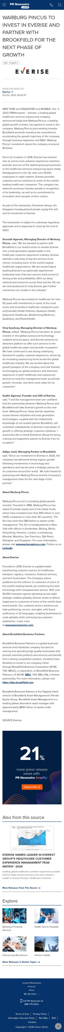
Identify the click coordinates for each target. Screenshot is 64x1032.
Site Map (43, 1018)
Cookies (32, 1022)
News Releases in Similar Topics (19, 962)
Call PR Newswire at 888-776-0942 (32, 1002)
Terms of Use (22, 1014)
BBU (28, 674)
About (31, 990)
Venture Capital (42, 955)
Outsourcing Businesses (15, 955)
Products (32, 986)
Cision (38, 1027)
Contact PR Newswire (31, 982)
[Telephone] (51, 5)
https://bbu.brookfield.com (17, 682)
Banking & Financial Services (12, 928)
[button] (32, 70)
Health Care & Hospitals (46, 927)
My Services (30, 994)
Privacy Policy (40, 1014)
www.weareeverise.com (19, 625)
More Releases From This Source (19, 888)
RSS (54, 1018)
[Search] (60, 5)
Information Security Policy (21, 1018)
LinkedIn (7, 548)
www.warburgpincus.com (30, 544)
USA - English (10, 63)
